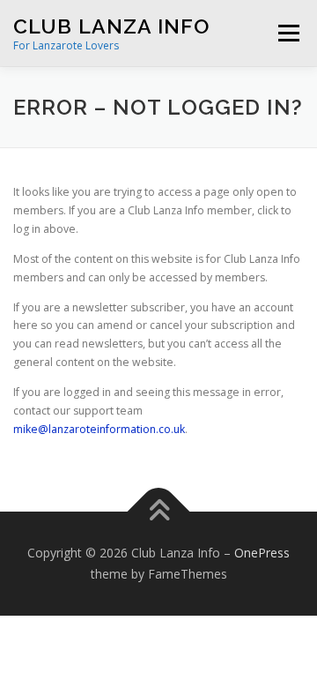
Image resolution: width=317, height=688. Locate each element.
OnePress (262, 552)
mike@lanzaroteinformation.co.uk (99, 429)
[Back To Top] (159, 512)
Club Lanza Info (111, 26)
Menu (287, 33)
